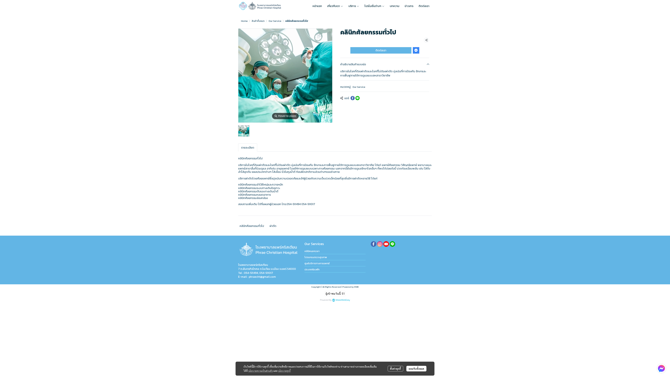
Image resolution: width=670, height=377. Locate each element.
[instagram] (380, 244)
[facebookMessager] (661, 368)
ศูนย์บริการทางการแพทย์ (317, 263)
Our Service (275, 21)
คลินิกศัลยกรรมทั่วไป (252, 226)
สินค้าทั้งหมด (258, 21)
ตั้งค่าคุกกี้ (395, 368)
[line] (392, 244)
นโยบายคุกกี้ (284, 370)
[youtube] (386, 244)
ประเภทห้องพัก (311, 269)
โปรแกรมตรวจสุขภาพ (315, 257)
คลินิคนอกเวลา (311, 251)
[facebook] (373, 244)
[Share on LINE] (357, 98)
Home (244, 21)
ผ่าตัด (273, 226)
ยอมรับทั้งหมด (416, 368)
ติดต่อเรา (380, 50)
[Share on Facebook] (353, 98)
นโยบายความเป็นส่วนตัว (260, 370)
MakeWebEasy (343, 300)
